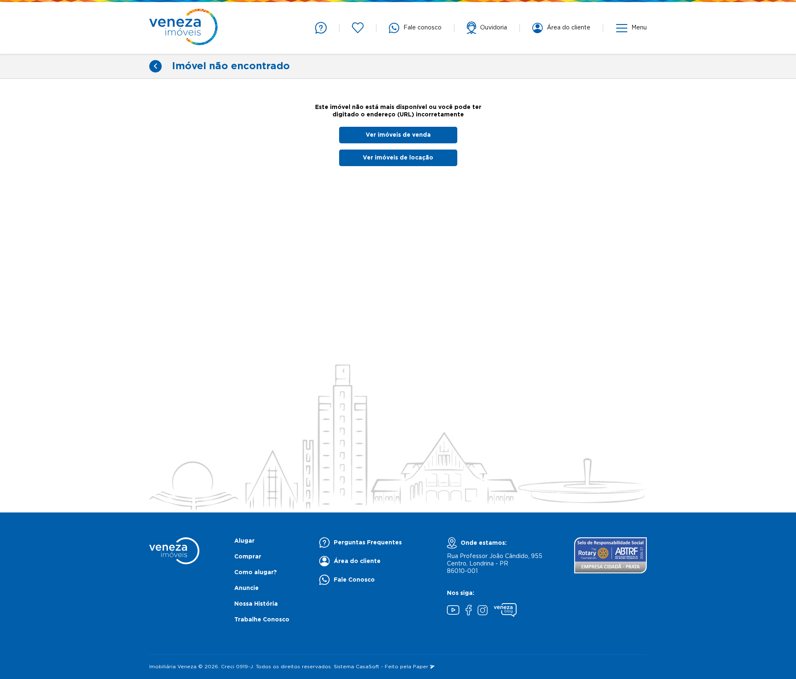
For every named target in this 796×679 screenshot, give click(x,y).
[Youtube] (453, 611)
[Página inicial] (183, 28)
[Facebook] (468, 611)
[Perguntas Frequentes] (321, 28)
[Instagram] (483, 611)
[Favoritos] (358, 27)
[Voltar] (155, 66)
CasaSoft (367, 667)
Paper (421, 667)
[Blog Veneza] (505, 611)
